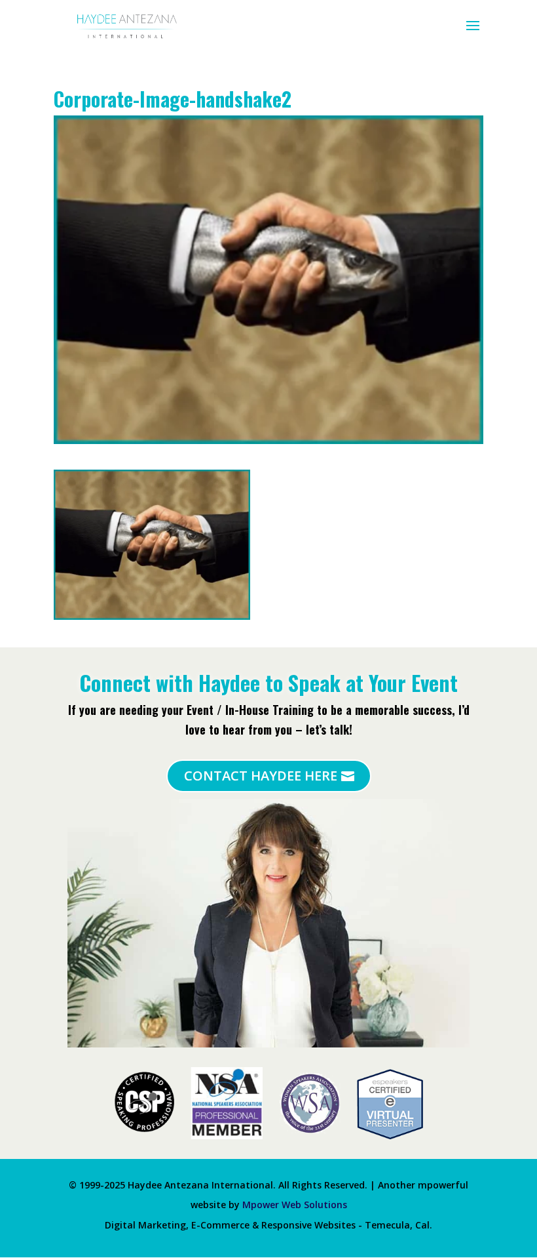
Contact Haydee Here (260, 775)
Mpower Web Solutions (294, 1204)
